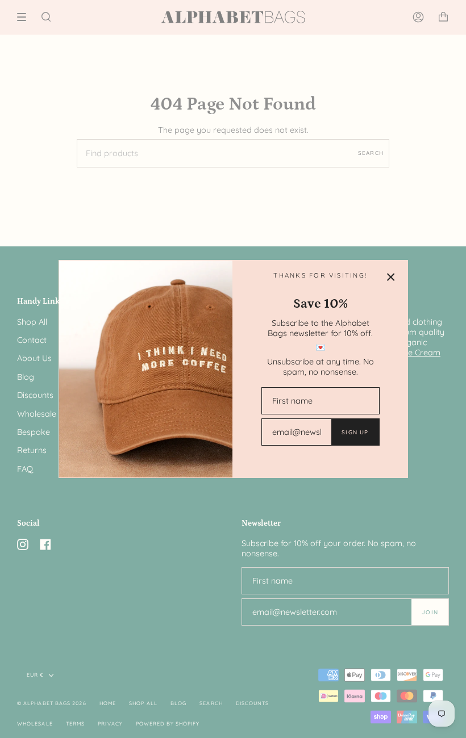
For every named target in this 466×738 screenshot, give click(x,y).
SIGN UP (355, 432)
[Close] (391, 277)
